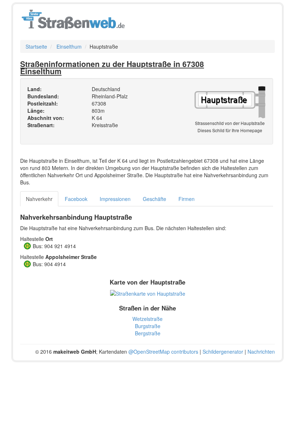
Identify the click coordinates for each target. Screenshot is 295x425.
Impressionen (115, 198)
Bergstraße (147, 333)
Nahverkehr (39, 198)
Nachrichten (261, 351)
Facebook (76, 198)
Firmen (186, 198)
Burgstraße (147, 326)
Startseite (36, 46)
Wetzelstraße (147, 318)
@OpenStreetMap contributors (163, 351)
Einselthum (69, 46)
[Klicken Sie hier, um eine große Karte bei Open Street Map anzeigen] (147, 292)
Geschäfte (154, 198)
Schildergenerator (223, 351)
